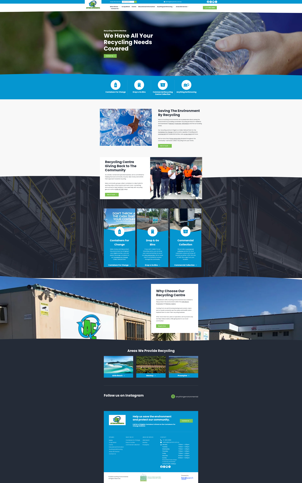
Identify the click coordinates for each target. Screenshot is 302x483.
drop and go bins (175, 138)
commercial (162, 134)
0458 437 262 (119, 189)
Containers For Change (115, 92)
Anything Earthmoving (164, 7)
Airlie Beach (185, 124)
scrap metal (188, 134)
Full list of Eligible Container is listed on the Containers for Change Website (154, 425)
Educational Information (146, 7)
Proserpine (178, 124)
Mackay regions (171, 304)
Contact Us (115, 9)
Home (111, 440)
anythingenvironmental (187, 396)
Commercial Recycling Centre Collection (163, 93)
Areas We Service (181, 7)
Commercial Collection (133, 445)
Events (134, 7)
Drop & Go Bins (139, 92)
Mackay (171, 124)
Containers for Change (121, 257)
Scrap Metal (126, 7)
